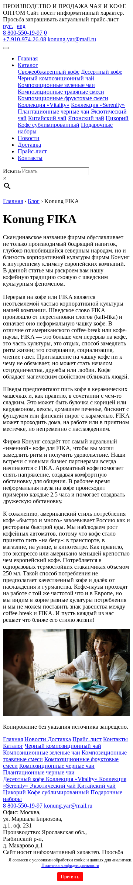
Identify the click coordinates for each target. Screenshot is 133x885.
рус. (8, 26)
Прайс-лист (32, 151)
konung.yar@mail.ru (72, 39)
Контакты (30, 158)
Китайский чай (47, 118)
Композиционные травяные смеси (61, 91)
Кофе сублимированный (48, 125)
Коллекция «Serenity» (98, 105)
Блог (34, 201)
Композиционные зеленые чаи (56, 85)
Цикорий (117, 118)
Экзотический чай (53, 786)
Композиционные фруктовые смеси (63, 98)
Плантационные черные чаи (53, 111)
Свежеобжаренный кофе (48, 72)
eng (21, 26)
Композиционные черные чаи (57, 766)
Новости (29, 138)
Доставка (29, 145)
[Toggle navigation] (6, 48)
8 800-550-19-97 (22, 32)
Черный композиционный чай (56, 78)
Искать (12, 171)
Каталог (28, 65)
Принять (70, 876)
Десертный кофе (101, 72)
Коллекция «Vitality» (43, 105)
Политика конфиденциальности (70, 865)
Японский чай (86, 118)
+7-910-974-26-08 (24, 39)
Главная (28, 58)
